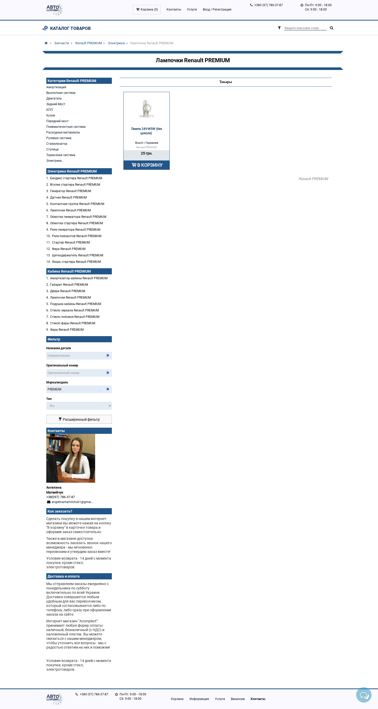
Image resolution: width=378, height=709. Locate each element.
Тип (49, 399)
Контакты (174, 9)
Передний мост (57, 121)
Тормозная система (60, 155)
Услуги (192, 9)
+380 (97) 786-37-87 (268, 5)
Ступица (52, 149)
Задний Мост (55, 104)
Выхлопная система (61, 93)
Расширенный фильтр (81, 419)
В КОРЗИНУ (150, 165)
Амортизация (56, 87)
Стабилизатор (56, 144)
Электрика (116, 43)
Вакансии (238, 699)
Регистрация (222, 9)
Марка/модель (57, 382)
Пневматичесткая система (66, 127)
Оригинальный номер (62, 365)
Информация (199, 699)
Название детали (58, 348)
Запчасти (61, 43)
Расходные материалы (63, 132)
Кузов (50, 115)
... (100, 389)
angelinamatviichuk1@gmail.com (75, 502)
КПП (49, 110)
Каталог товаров (70, 28)
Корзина (177, 699)
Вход (206, 9)
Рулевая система (58, 138)
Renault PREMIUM (88, 43)
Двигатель (54, 98)
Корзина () (149, 9)
